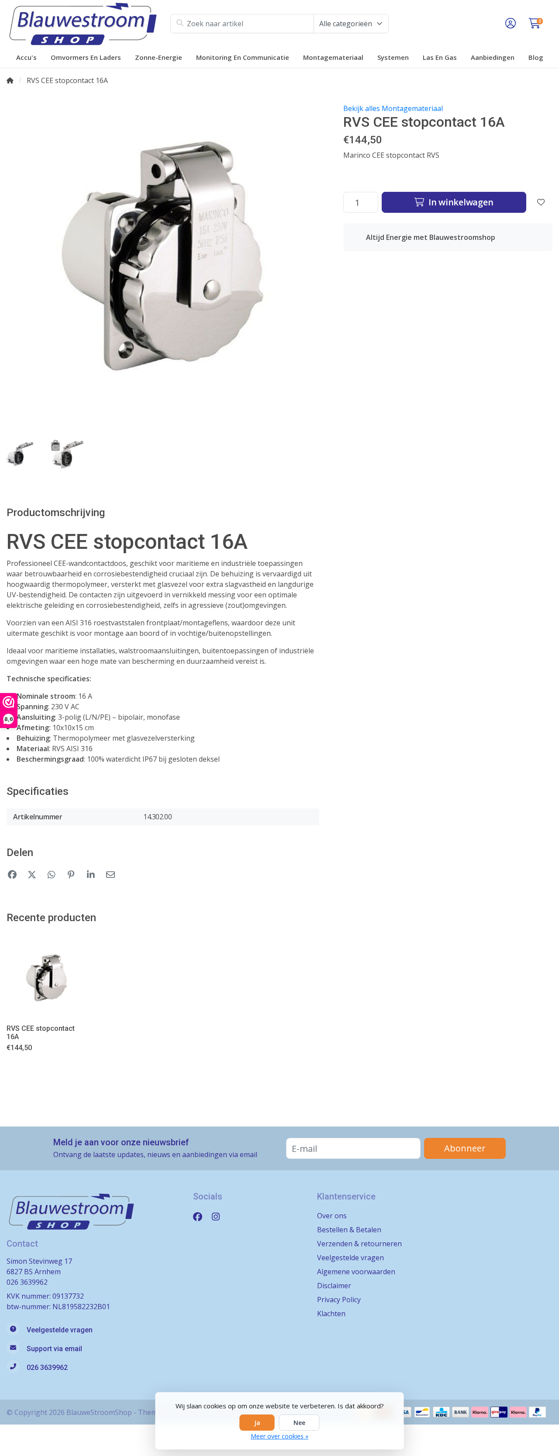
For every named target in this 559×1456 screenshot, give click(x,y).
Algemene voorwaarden (356, 1271)
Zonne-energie (158, 57)
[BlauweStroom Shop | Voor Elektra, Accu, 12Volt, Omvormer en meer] (88, 23)
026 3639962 (27, 1282)
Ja (257, 1422)
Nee (299, 1422)
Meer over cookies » (279, 1436)
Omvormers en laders (86, 57)
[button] (509, 23)
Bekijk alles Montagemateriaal (393, 108)
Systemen (393, 57)
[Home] (10, 80)
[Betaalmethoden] (422, 1412)
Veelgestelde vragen (350, 1257)
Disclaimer (334, 1285)
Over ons (332, 1215)
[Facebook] (201, 1216)
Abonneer (465, 1148)
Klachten (331, 1313)
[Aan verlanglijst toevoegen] (541, 202)
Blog (535, 57)
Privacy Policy (339, 1299)
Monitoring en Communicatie (242, 57)
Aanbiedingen (492, 57)
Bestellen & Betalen (349, 1229)
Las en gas (440, 57)
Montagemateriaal (333, 57)
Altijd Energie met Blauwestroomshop (430, 237)
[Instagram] (219, 1216)
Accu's (26, 57)
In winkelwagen (459, 202)
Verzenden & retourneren (359, 1243)
